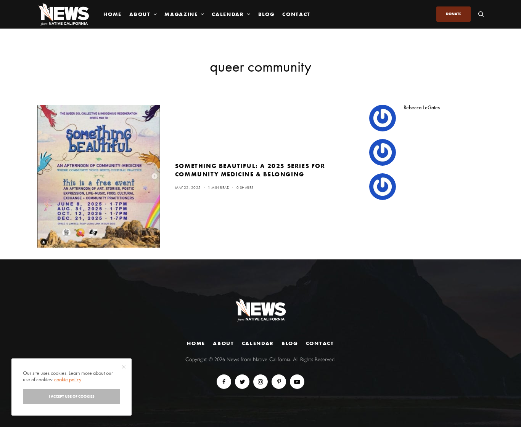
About (223, 343)
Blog (289, 343)
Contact (320, 343)
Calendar (258, 343)
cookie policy (67, 379)
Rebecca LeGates (422, 107)
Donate (453, 13)
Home (196, 343)
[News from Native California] (63, 14)
